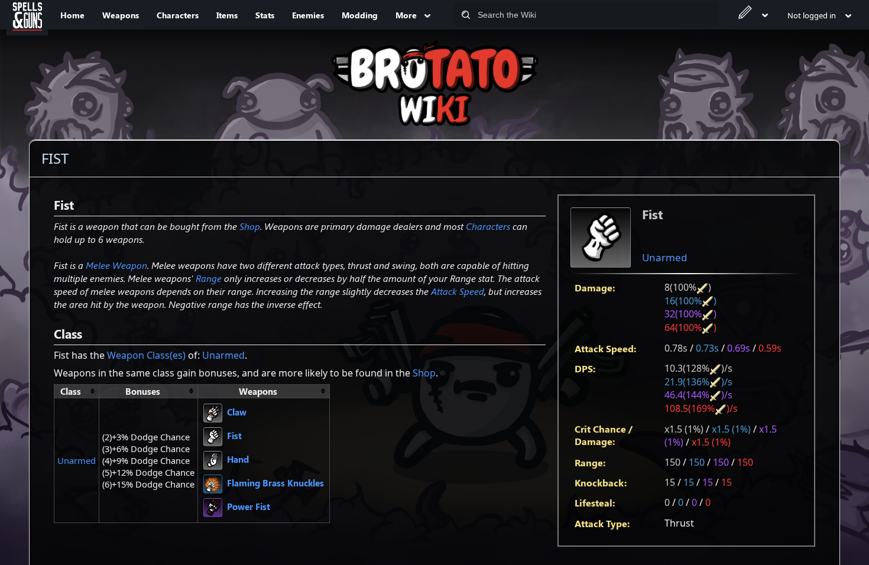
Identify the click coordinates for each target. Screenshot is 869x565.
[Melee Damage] (702, 287)
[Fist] (213, 435)
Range (209, 278)
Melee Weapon (116, 265)
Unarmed (664, 257)
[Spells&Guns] (27, 15)
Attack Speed (457, 291)
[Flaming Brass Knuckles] (213, 483)
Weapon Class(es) (146, 355)
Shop (249, 226)
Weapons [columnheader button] (258, 391)
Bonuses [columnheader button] (142, 391)
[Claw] (213, 412)
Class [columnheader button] (70, 391)
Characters (488, 226)
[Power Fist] (213, 506)
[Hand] (213, 459)
